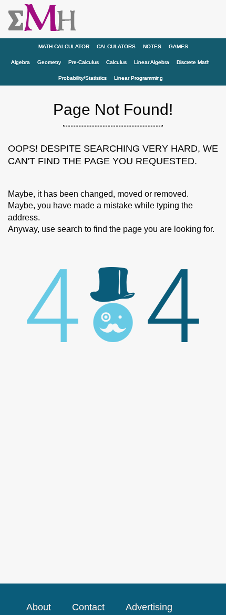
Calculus (116, 62)
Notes (152, 46)
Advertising (149, 607)
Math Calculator (63, 46)
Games (178, 46)
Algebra (20, 62)
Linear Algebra (151, 62)
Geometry (49, 62)
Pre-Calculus (83, 62)
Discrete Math (193, 62)
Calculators (116, 46)
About (38, 607)
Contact (88, 607)
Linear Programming (138, 78)
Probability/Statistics (82, 78)
